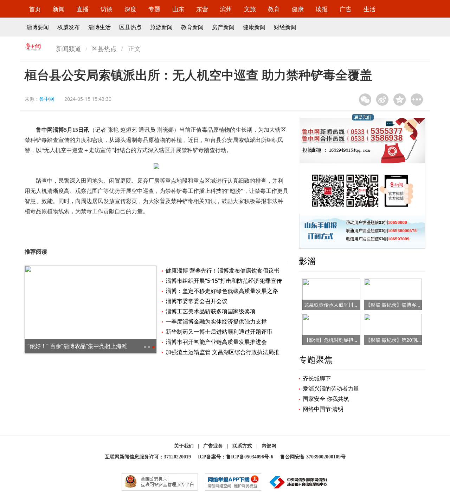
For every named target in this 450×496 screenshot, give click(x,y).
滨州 (226, 9)
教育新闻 (192, 27)
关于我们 (184, 446)
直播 (83, 9)
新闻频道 (68, 48)
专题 (154, 9)
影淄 (307, 261)
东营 (202, 9)
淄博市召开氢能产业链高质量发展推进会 (216, 342)
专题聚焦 (316, 359)
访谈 (106, 9)
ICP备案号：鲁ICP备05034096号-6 (235, 456)
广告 (346, 9)
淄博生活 (99, 27)
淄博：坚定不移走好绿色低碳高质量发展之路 (222, 291)
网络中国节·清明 (323, 409)
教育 (274, 9)
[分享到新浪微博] (382, 99)
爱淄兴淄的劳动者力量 (331, 388)
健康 (298, 9)
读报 (322, 9)
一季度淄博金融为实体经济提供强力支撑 (216, 321)
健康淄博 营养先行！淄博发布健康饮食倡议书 (222, 270)
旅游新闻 (161, 27)
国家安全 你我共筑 (326, 399)
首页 (35, 9)
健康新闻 (254, 27)
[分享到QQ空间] (399, 99)
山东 (178, 9)
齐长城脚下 (317, 378)
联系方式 (242, 446)
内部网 (269, 446)
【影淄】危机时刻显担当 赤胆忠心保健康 (349, 340)
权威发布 (68, 27)
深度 (130, 9)
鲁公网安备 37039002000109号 (313, 456)
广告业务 (213, 446)
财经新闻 (285, 27)
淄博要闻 (37, 27)
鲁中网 (46, 99)
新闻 (59, 9)
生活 (369, 9)
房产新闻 (223, 27)
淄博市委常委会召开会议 (196, 301)
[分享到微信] (365, 99)
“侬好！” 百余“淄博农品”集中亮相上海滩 (77, 346)
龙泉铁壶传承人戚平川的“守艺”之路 (342, 304)
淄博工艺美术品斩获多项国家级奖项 (211, 311)
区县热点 (130, 27)
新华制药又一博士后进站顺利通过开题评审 (219, 331)
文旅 (250, 9)
